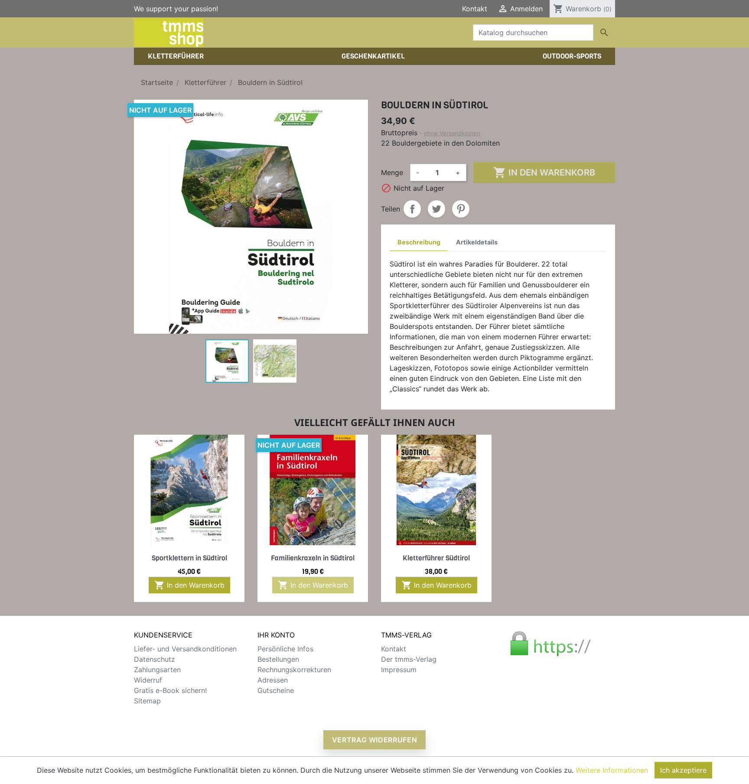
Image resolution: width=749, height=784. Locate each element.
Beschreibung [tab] (418, 242)
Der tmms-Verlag (408, 659)
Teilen (412, 209)
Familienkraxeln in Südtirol (313, 558)
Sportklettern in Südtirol (189, 558)
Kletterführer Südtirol (436, 558)
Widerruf (148, 680)
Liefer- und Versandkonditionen (185, 648)
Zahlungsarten (157, 669)
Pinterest (460, 209)
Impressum (399, 669)
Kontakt (474, 8)
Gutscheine (275, 690)
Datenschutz (154, 659)
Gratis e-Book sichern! (170, 690)
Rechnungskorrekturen (294, 669)
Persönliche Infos (285, 648)
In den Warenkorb (544, 172)
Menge (392, 172)
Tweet (436, 209)
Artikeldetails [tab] (477, 242)
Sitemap (147, 700)
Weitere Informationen (612, 770)
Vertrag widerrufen (374, 739)
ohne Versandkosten (452, 133)
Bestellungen (278, 659)
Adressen (272, 680)
